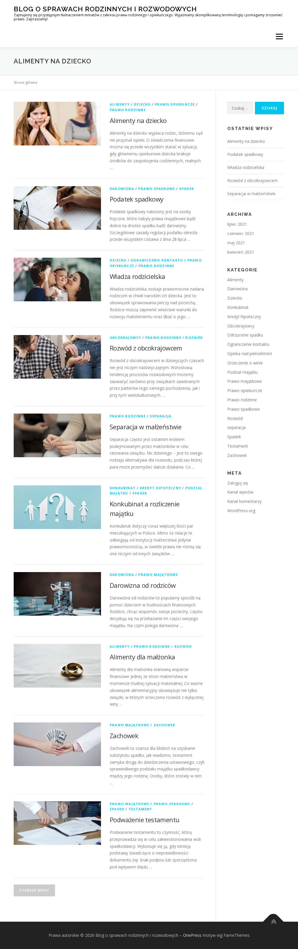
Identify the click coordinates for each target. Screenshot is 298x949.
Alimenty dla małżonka (142, 656)
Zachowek (164, 725)
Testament (140, 809)
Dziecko (142, 104)
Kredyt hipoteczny (160, 488)
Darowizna (122, 188)
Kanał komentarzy (244, 501)
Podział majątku (242, 372)
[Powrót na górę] (273, 921)
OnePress (192, 935)
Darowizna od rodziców (142, 585)
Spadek (186, 188)
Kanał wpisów (240, 492)
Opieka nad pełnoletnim (249, 353)
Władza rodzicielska (137, 276)
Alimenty (120, 104)
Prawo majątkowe (158, 574)
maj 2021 (236, 242)
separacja (160, 416)
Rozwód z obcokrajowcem (146, 347)
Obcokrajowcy (125, 337)
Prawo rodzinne (128, 110)
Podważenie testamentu (144, 819)
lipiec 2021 (237, 224)
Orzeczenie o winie (245, 363)
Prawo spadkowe (156, 188)
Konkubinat (123, 488)
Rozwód (194, 337)
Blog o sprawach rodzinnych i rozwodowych (105, 9)
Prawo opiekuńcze (175, 104)
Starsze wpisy (34, 890)
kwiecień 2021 (240, 252)
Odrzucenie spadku (245, 335)
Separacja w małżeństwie (145, 426)
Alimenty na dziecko (138, 120)
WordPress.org (241, 510)
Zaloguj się (237, 483)
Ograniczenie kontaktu (157, 260)
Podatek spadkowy (136, 199)
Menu (279, 36)
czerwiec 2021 (240, 233)
